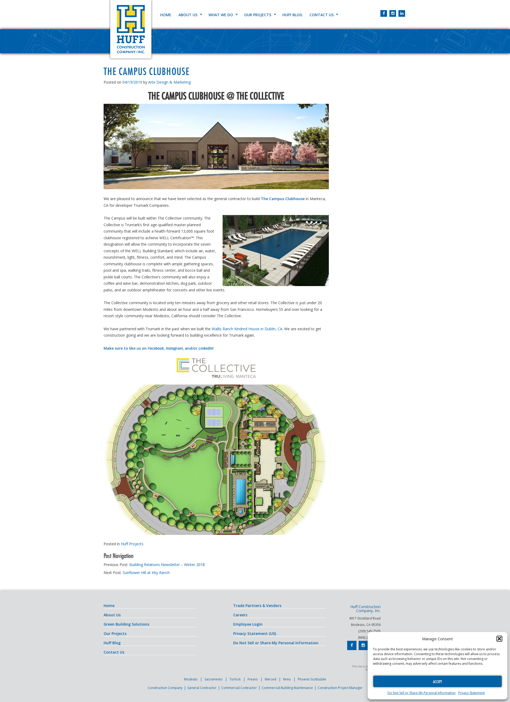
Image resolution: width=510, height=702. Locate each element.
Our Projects (257, 14)
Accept (437, 681)
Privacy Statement (471, 693)
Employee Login (247, 624)
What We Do (221, 14)
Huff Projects (132, 543)
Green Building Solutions (126, 624)
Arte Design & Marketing (169, 82)
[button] (499, 638)
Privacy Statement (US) (254, 633)
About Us (187, 14)
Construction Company (165, 688)
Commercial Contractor (239, 688)
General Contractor (201, 688)
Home (165, 14)
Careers (240, 614)
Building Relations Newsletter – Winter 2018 (167, 564)
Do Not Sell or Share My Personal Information (422, 693)
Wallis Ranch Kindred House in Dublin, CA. (247, 328)
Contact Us (321, 14)
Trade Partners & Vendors (257, 605)
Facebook (156, 348)
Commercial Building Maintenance (287, 688)
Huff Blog (292, 14)
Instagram (174, 348)
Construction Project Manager (340, 688)
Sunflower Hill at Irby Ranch (146, 572)
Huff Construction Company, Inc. (130, 29)
